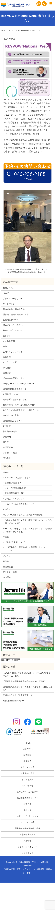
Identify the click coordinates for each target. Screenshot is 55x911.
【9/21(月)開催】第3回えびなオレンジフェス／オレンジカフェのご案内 (27, 674)
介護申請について (11, 394)
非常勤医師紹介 (10, 431)
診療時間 (7, 436)
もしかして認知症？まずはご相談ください (21, 410)
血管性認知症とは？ (13, 483)
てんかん (7, 556)
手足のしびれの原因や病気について (18, 504)
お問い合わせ (9, 288)
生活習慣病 (8, 447)
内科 (5, 346)
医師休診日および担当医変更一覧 (17, 695)
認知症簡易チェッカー (13, 421)
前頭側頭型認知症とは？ (15, 493)
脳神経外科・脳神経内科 (14, 309)
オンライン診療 (10, 362)
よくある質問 (9, 341)
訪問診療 (7, 373)
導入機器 (7, 367)
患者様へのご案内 (11, 415)
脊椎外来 (7, 426)
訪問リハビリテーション (14, 351)
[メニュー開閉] (51, 3)
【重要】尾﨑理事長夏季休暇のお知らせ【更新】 (24, 681)
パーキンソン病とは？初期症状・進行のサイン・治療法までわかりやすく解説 (27, 530)
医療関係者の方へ (11, 319)
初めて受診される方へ (13, 325)
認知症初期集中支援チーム (15, 389)
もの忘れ (7, 509)
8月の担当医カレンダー (13, 700)
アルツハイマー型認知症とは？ (17, 477)
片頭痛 (6, 537)
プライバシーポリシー (13, 298)
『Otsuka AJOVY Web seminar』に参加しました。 (26, 269)
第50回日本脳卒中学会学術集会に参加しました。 (29, 272)
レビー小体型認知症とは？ (16, 488)
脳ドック (7, 335)
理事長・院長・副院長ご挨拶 (15, 314)
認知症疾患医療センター (14, 378)
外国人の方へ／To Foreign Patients (18, 383)
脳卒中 (6, 442)
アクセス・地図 (10, 452)
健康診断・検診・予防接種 (15, 399)
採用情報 (27, 840)
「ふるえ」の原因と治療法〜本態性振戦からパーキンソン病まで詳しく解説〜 (27, 521)
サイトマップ (9, 304)
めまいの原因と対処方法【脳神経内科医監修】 (23, 514)
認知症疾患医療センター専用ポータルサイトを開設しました (27, 688)
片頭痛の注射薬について (15, 542)
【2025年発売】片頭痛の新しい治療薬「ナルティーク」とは (26, 548)
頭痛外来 (7, 357)
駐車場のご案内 (27, 773)
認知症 (6, 472)
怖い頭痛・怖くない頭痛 (14, 498)
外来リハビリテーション (14, 330)
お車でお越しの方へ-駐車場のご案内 (19, 405)
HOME (3, 30)
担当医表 (7, 458)
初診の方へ (27, 749)
